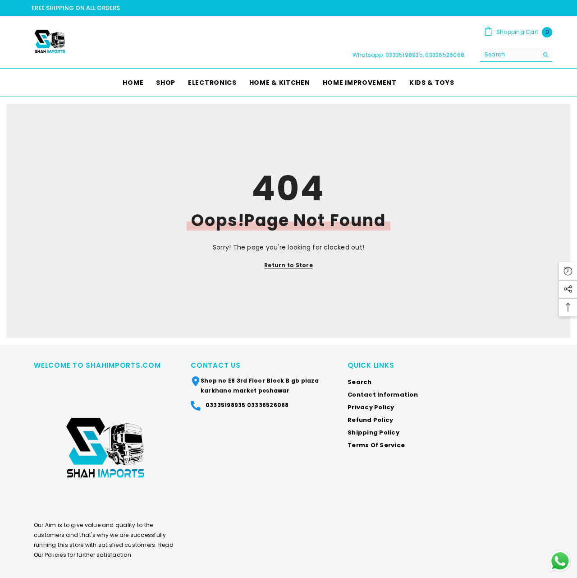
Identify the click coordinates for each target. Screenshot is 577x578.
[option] (288, 8)
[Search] (516, 55)
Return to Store (288, 265)
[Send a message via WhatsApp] (560, 561)
